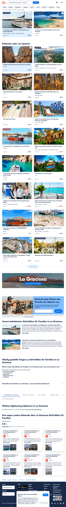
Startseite (4, 480)
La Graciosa (21, 480)
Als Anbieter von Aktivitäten (56, 487)
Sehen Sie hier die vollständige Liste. (34, 409)
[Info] (23, 10)
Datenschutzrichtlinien (29, 316)
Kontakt (30, 486)
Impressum (30, 488)
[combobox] (20, 2)
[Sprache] (57, 2)
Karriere (45, 488)
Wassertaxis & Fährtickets (9, 371)
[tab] (11, 395)
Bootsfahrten (6, 377)
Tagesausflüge (6, 374)
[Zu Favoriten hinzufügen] (31, 13)
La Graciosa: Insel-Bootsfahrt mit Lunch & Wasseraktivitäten (10, 431)
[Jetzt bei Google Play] (22, 487)
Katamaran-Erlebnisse (8, 375)
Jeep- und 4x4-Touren (8, 372)
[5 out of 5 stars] (12, 433)
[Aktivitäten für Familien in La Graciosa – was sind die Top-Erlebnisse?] (62, 383)
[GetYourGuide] (4, 2)
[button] (17, 24)
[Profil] (62, 3)
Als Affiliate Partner (57, 492)
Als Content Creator (57, 490)
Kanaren (15, 480)
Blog (45, 490)
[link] (17, 24)
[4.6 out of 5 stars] (6, 426)
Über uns (46, 486)
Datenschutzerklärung (32, 490)
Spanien (9, 480)
